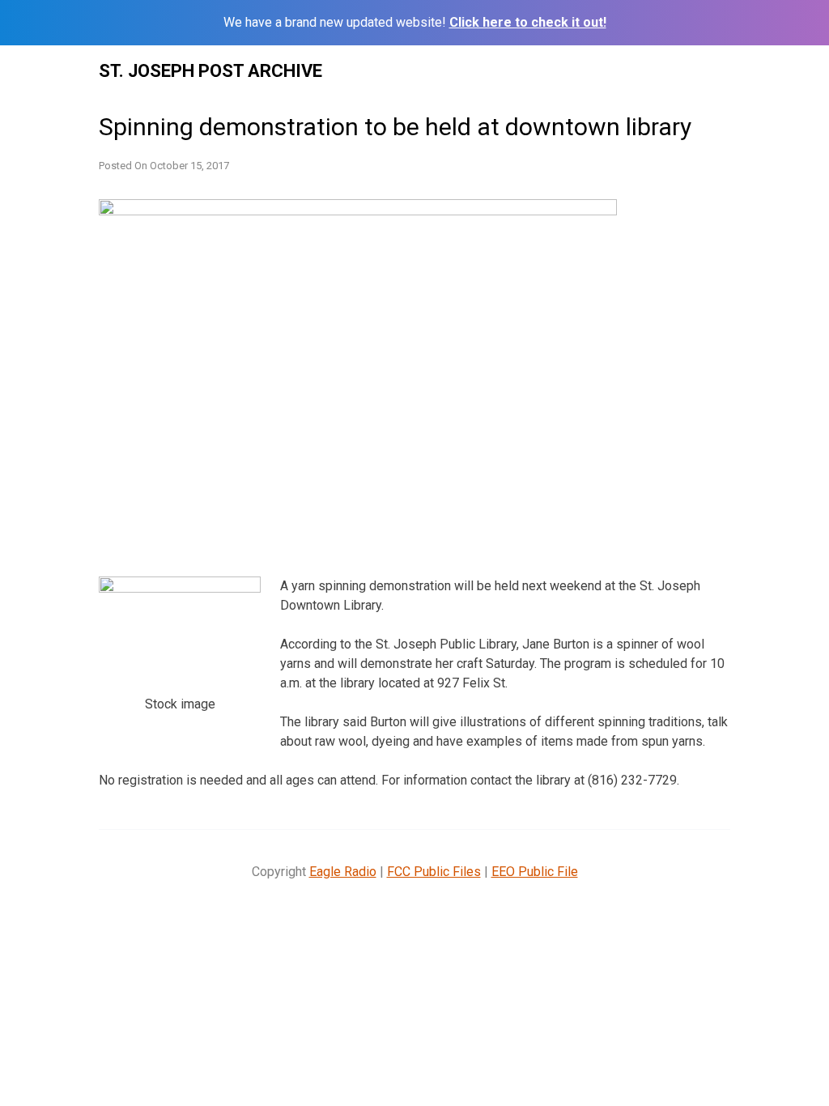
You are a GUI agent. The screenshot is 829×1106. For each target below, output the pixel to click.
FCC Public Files (434, 871)
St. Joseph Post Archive (210, 71)
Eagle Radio (342, 871)
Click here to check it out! (527, 22)
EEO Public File (534, 871)
